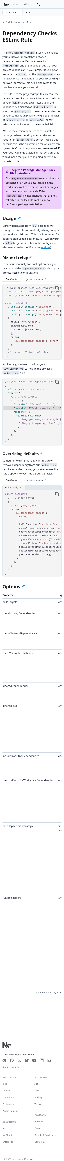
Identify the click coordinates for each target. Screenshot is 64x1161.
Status (5, 1066)
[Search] (38, 4)
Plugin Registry (10, 1110)
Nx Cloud (7, 1135)
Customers (8, 1104)
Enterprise (7, 1141)
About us (39, 1121)
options (45, 247)
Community (8, 1097)
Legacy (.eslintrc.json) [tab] (35, 279)
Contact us (40, 1141)
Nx (3, 1128)
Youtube (6, 1090)
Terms (37, 1104)
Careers (38, 1128)
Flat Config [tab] (11, 279)
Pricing (38, 1097)
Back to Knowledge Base (16, 22)
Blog (4, 1083)
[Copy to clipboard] (57, 288)
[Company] (31, 1159)
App (36, 1083)
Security (15, 1066)
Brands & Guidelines (45, 1135)
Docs (15, 4)
